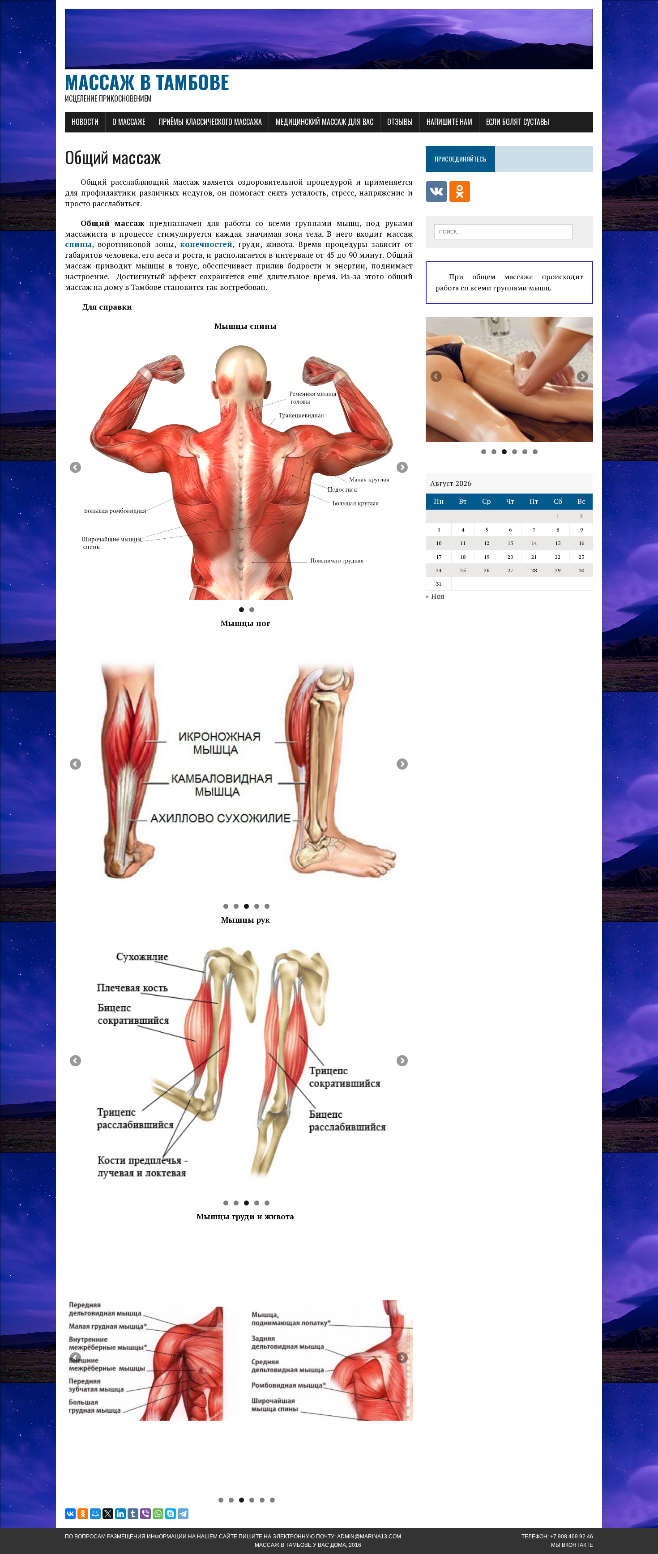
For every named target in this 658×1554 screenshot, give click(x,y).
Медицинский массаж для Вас (324, 121)
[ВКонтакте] (70, 1513)
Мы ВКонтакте (572, 1545)
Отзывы (400, 121)
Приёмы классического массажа (210, 121)
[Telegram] (183, 1513)
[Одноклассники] (82, 1513)
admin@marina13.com (369, 1536)
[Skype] (170, 1513)
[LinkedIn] (120, 1513)
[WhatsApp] (158, 1513)
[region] (239, 470)
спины (78, 244)
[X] (108, 1513)
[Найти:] (503, 231)
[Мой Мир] (95, 1513)
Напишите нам (449, 121)
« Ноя (435, 596)
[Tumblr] (133, 1513)
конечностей (206, 244)
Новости (85, 121)
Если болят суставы (517, 121)
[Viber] (145, 1513)
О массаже (128, 121)
